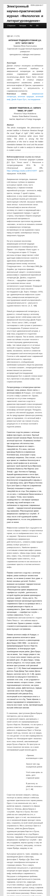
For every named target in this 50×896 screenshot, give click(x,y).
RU (31, 25)
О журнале (11, 25)
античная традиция (26, 96)
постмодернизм (34, 99)
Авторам (22, 25)
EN (37, 25)
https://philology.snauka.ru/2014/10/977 (22, 170)
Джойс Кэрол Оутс (19, 99)
